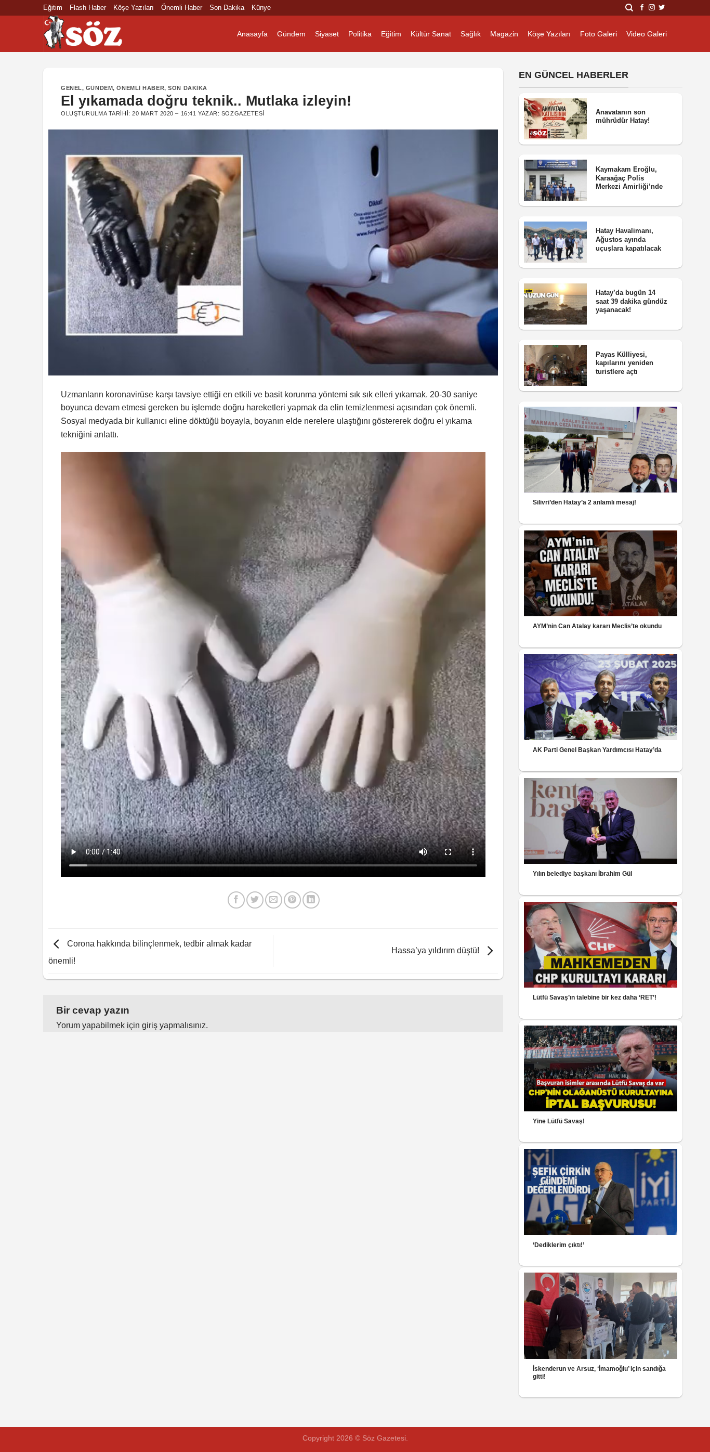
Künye (261, 7)
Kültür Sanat (431, 34)
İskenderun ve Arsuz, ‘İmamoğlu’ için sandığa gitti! (599, 1373)
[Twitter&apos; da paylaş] (255, 900)
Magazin (504, 34)
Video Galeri (646, 34)
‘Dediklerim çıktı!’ (558, 1245)
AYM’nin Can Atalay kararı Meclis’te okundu (597, 626)
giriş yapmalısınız (174, 1025)
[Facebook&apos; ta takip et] (642, 7)
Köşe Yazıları (133, 7)
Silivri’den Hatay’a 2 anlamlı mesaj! (584, 502)
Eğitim (52, 7)
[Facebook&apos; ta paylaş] (236, 900)
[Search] (629, 8)
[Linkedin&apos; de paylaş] (311, 900)
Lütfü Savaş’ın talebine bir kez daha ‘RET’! (594, 997)
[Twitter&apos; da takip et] (662, 7)
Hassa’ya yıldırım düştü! (436, 950)
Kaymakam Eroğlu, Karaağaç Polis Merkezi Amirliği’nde (629, 177)
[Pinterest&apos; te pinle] (292, 900)
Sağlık (471, 34)
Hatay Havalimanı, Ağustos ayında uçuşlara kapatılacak (628, 239)
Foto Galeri (598, 34)
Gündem (291, 34)
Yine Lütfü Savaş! (559, 1121)
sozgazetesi (243, 113)
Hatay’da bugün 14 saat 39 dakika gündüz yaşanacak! (631, 301)
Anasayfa (252, 34)
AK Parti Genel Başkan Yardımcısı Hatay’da (597, 750)
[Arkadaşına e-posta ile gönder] (273, 900)
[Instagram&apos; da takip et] (652, 7)
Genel (71, 88)
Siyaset (327, 34)
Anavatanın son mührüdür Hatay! (623, 116)
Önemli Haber (181, 7)
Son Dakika (226, 7)
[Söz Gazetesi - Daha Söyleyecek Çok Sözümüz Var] (95, 34)
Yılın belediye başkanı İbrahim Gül (582, 874)
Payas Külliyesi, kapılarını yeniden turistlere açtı (624, 363)
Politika (360, 34)
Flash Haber (88, 7)
